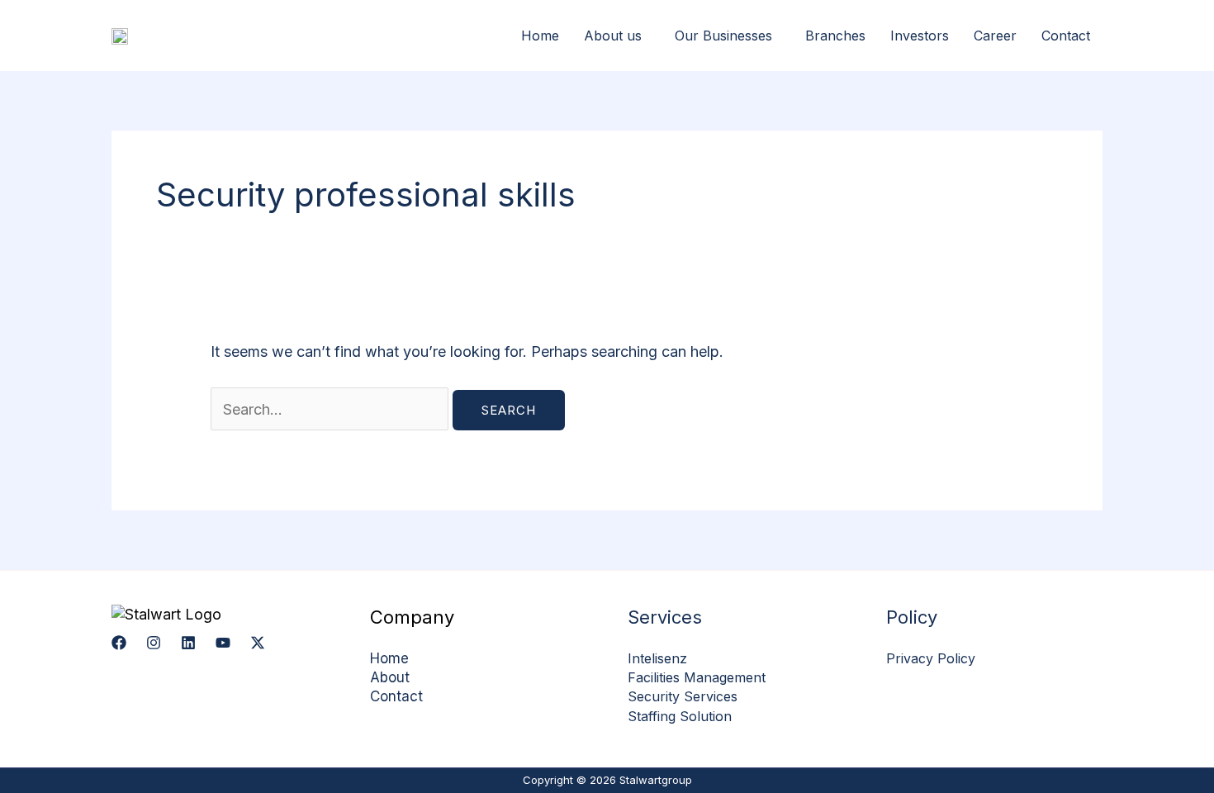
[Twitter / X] (257, 642)
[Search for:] (332, 409)
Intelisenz (657, 658)
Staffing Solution (680, 716)
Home (540, 35)
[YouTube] (223, 642)
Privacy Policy (930, 658)
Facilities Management (697, 677)
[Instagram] (153, 642)
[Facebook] (118, 642)
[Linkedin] (188, 642)
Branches (835, 35)
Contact (1065, 35)
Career (995, 35)
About (390, 677)
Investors (919, 35)
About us (613, 35)
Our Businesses (723, 35)
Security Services (682, 696)
